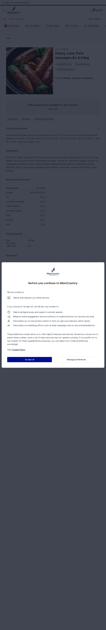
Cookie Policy (18, 350)
